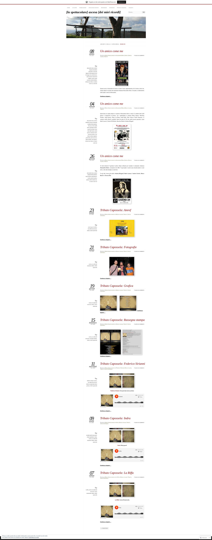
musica (92, 78)
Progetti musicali (121, 7)
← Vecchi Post (104, 528)
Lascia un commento (139, 55)
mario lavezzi (94, 176)
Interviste (112, 7)
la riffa (87, 489)
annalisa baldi (89, 435)
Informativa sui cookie (34, 537)
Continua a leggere (105, 96)
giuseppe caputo (93, 127)
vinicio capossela (93, 230)
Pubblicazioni (82, 7)
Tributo (106, 56)
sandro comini (89, 179)
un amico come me (93, 181)
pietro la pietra (94, 80)
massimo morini (93, 132)
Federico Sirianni (120, 368)
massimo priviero (91, 134)
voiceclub (95, 83)
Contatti (131, 7)
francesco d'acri (91, 125)
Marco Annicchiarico (110, 55)
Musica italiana (128, 108)
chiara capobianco (90, 436)
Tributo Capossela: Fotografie (118, 247)
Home (68, 7)
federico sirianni (90, 380)
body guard (94, 435)
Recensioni (104, 7)
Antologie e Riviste (94, 7)
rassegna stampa (93, 338)
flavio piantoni (92, 73)
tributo (91, 81)
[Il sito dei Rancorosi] (110, 354)
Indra (117, 422)
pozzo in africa (94, 227)
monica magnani (93, 136)
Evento (126, 55)
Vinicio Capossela (108, 369)
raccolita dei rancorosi (92, 228)
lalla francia (94, 74)
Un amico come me (111, 51)
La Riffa (118, 477)
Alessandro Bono (120, 55)
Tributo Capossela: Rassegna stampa (122, 320)
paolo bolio (88, 137)
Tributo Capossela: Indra (115, 418)
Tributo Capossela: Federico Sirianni (122, 363)
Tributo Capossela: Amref (115, 210)
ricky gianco (94, 139)
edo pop (91, 122)
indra (96, 436)
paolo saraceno (94, 137)
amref (89, 227)
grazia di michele (91, 129)
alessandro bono (90, 68)
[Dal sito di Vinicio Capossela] (132, 354)
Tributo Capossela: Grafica (116, 285)
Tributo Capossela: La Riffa (117, 472)
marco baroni (89, 76)
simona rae (87, 81)
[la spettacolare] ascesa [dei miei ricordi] (93, 12)
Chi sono (74, 7)
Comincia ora (121, 2)
